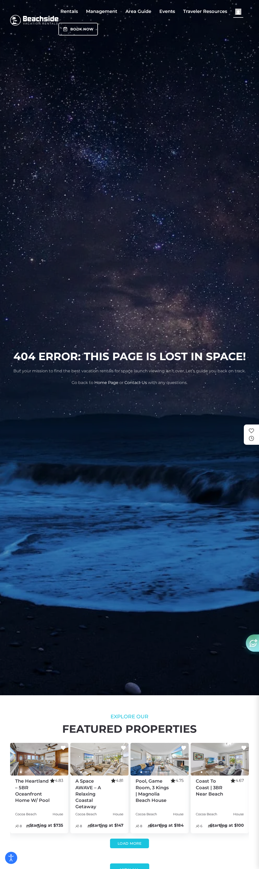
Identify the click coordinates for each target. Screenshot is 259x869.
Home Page (106, 382)
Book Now (82, 29)
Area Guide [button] (138, 11)
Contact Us (135, 382)
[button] (238, 11)
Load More (130, 843)
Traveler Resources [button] (205, 11)
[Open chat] (252, 643)
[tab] (21, 772)
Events (167, 11)
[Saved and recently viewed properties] (251, 434)
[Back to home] (34, 20)
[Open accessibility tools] (11, 858)
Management (101, 11)
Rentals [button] (69, 11)
